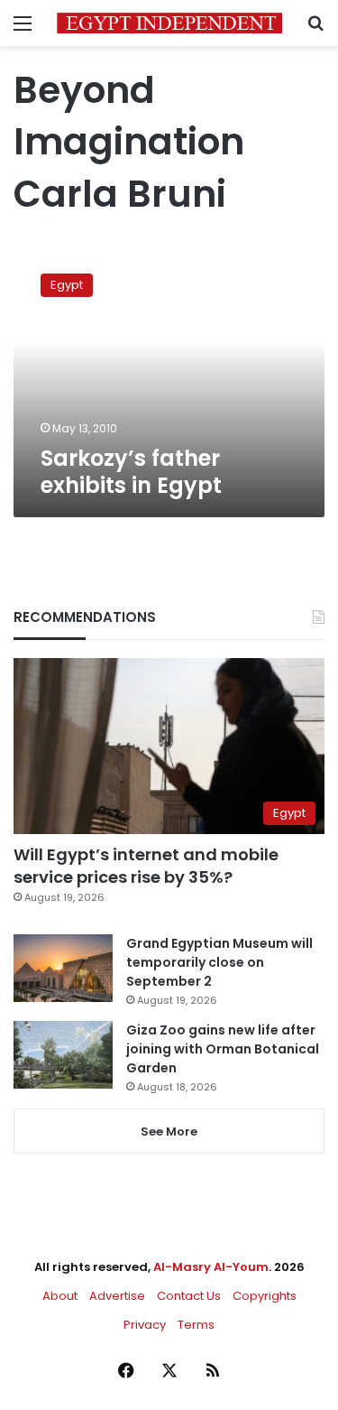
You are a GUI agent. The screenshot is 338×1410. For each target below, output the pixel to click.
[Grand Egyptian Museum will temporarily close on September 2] (63, 968)
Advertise (117, 1295)
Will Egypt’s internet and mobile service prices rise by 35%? (146, 865)
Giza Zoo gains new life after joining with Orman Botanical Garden (222, 1049)
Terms (196, 1324)
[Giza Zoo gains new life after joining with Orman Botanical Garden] (63, 1055)
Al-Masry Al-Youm (211, 1266)
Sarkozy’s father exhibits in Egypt (131, 471)
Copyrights (265, 1295)
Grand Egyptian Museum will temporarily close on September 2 (219, 962)
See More (169, 1131)
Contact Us (189, 1295)
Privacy (144, 1324)
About (60, 1295)
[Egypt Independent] (169, 23)
